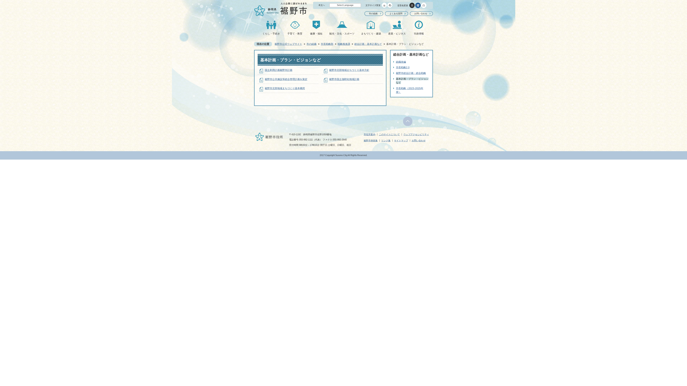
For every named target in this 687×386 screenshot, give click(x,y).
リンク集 (386, 140)
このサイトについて (389, 134)
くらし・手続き (271, 33)
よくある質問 (395, 13)
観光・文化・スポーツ (341, 33)
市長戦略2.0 (403, 67)
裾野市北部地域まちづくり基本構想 (285, 88)
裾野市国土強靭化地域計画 (344, 79)
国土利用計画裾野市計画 (278, 70)
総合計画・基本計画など (368, 44)
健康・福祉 (316, 33)
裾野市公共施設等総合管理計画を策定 (286, 79)
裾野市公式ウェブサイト (288, 44)
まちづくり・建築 (371, 33)
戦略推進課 (344, 44)
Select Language (345, 5)
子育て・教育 (294, 33)
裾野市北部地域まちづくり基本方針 (349, 70)
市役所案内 (369, 134)
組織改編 (401, 61)
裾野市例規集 (371, 140)
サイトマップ (401, 140)
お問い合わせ (420, 13)
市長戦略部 (327, 44)
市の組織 (373, 13)
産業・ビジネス (397, 33)
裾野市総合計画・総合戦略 (411, 73)
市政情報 (419, 33)
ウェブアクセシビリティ (416, 134)
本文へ (321, 5)
